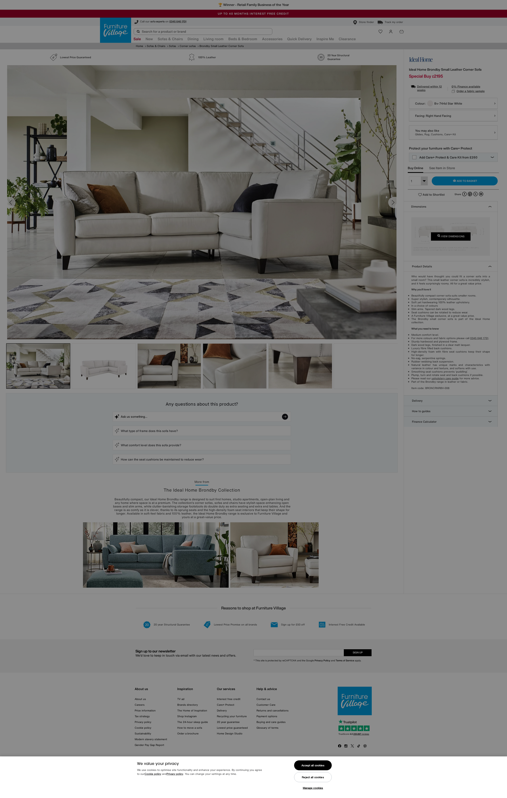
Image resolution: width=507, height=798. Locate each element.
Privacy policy (175, 774)
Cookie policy (153, 774)
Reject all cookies (313, 777)
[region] (253, 777)
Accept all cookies (312, 765)
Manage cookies (313, 788)
